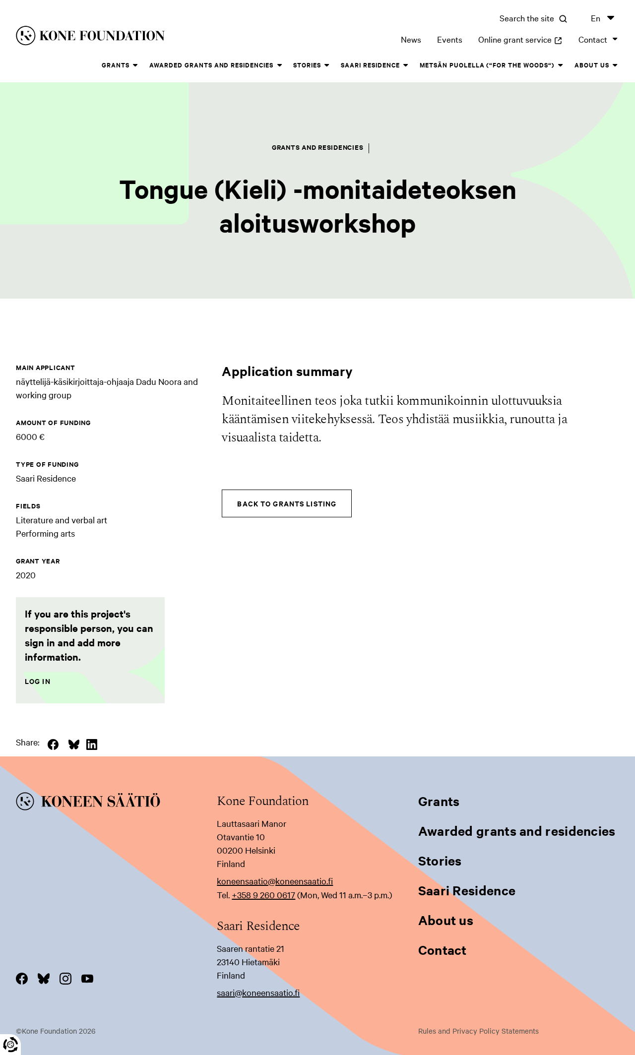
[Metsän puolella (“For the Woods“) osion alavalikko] (561, 65)
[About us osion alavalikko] (615, 65)
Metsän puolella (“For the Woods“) (487, 64)
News (411, 39)
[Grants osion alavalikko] (135, 65)
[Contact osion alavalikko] (615, 39)
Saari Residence (370, 64)
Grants (115, 64)
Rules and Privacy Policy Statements (478, 1031)
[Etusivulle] (145, 37)
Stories (307, 64)
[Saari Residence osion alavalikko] (406, 65)
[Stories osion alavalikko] (327, 65)
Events (449, 39)
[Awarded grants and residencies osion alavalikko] (279, 65)
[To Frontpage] (116, 803)
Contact (592, 39)
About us (591, 64)
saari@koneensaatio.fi (258, 992)
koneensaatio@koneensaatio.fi (275, 880)
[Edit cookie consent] (10, 1044)
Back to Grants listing (286, 503)
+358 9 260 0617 (263, 894)
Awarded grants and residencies (211, 64)
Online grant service (520, 39)
